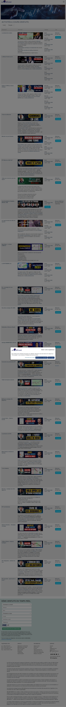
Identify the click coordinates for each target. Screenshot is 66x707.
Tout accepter (51, 357)
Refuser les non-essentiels (41, 357)
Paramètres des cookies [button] (30, 357)
